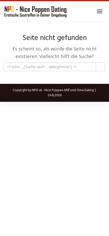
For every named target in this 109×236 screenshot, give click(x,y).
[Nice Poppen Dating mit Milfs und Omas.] (35, 11)
